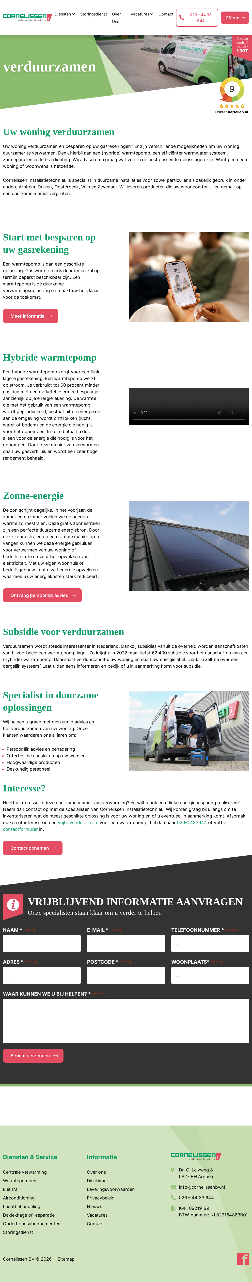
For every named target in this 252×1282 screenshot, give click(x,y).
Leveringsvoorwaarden (111, 1189)
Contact (95, 1223)
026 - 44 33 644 (201, 17)
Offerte (232, 17)
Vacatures (97, 1215)
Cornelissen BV (19, 1259)
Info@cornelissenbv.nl (202, 1187)
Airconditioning (19, 1197)
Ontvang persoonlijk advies (39, 595)
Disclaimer (97, 1180)
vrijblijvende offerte (78, 822)
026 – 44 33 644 (196, 1197)
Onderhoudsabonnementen (32, 1223)
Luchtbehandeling (21, 1206)
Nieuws (94, 1206)
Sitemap (66, 1259)
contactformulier (20, 829)
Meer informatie (28, 316)
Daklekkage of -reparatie (29, 1215)
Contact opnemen (30, 848)
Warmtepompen (19, 1180)
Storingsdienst (18, 1232)
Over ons (96, 1172)
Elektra (10, 1189)
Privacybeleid (100, 1197)
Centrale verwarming (25, 1172)
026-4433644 (192, 822)
